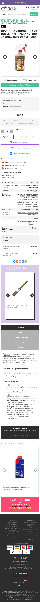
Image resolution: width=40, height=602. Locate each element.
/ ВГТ (36, 182)
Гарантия (11, 534)
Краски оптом (30, 534)
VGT (32, 182)
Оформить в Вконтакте (21, 153)
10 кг (18, 106)
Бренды (30, 527)
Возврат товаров (11, 526)
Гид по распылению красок (30, 538)
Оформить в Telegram (21, 148)
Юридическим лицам (30, 529)
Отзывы (30, 532)
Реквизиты (11, 520)
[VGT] (3, 27)
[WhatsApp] (26, 261)
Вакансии (30, 520)
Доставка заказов (11, 524)
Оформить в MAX (23, 142)
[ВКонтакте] (14, 261)
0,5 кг (6, 106)
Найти (33, 14)
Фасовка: (6, 104)
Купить (6, 137)
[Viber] (23, 261)
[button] (5, 57)
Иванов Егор (29, 599)
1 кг (10, 106)
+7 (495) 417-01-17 (8, 7)
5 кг (14, 106)
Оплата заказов (11, 522)
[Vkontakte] (19, 585)
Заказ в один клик (27, 137)
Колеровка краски (30, 522)
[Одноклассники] (17, 261)
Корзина (32, 8)
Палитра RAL (11, 538)
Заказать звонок (6, 11)
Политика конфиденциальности (11, 531)
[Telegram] (20, 261)
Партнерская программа (30, 524)
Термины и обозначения (11, 528)
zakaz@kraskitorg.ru (20, 561)
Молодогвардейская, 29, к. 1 (20, 567)
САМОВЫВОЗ (20, 508)
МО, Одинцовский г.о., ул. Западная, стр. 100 (20, 568)
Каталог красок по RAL (30, 536)
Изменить (15, 241)
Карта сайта (11, 536)
